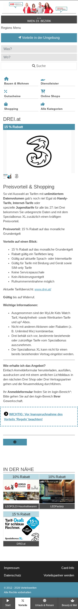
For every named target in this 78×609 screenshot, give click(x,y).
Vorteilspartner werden (59, 575)
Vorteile (22, 605)
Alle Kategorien (52, 108)
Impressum (12, 568)
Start (7, 605)
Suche (41, 66)
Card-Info (67, 568)
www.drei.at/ (43, 289)
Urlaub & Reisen (44, 605)
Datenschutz (12, 575)
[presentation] (7, 151)
